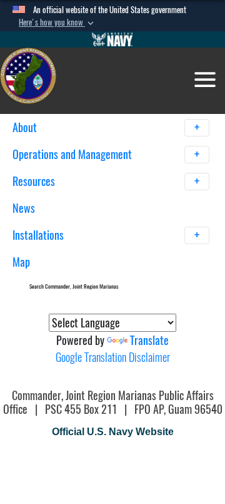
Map (21, 262)
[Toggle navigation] (205, 79)
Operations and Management (73, 154)
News (23, 208)
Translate (149, 340)
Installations (39, 235)
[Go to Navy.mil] (112, 39)
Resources (35, 181)
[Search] (157, 284)
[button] (57, 22)
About (25, 127)
